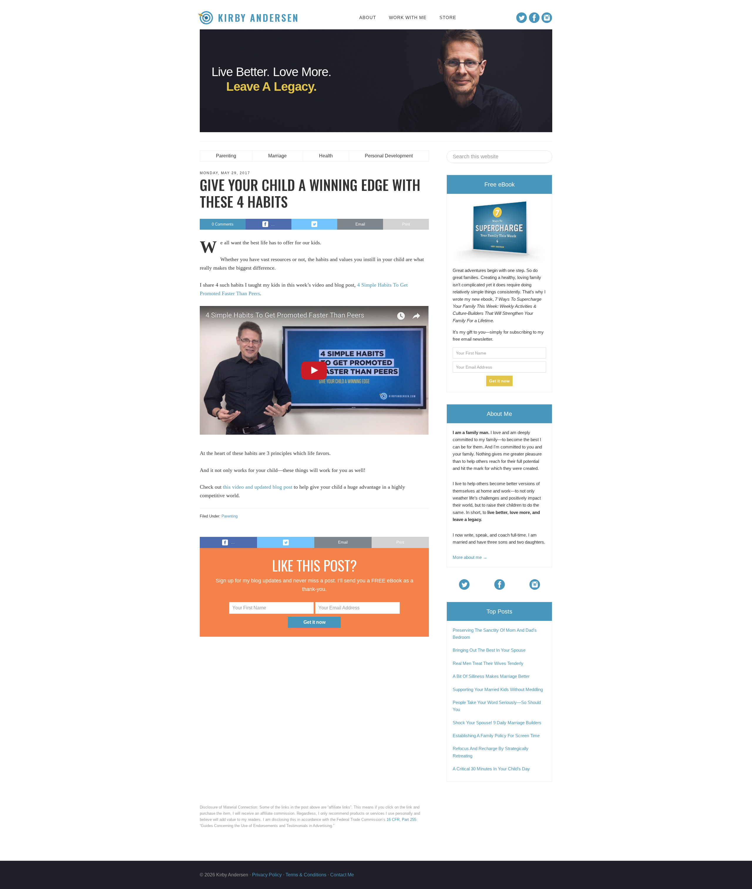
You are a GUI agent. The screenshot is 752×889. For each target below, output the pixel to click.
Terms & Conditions (306, 874)
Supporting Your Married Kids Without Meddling (498, 689)
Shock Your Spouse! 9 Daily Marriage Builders (497, 722)
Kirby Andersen (258, 17)
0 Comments (223, 224)
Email (360, 224)
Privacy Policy (267, 874)
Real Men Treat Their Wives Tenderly (488, 663)
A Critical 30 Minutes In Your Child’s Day (491, 768)
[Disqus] (314, 719)
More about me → (470, 557)
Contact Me (342, 874)
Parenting (229, 516)
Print (406, 224)
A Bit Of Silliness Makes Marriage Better (491, 676)
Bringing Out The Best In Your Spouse (489, 650)
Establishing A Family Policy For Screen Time (496, 735)
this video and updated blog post (257, 487)
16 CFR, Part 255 (401, 819)
